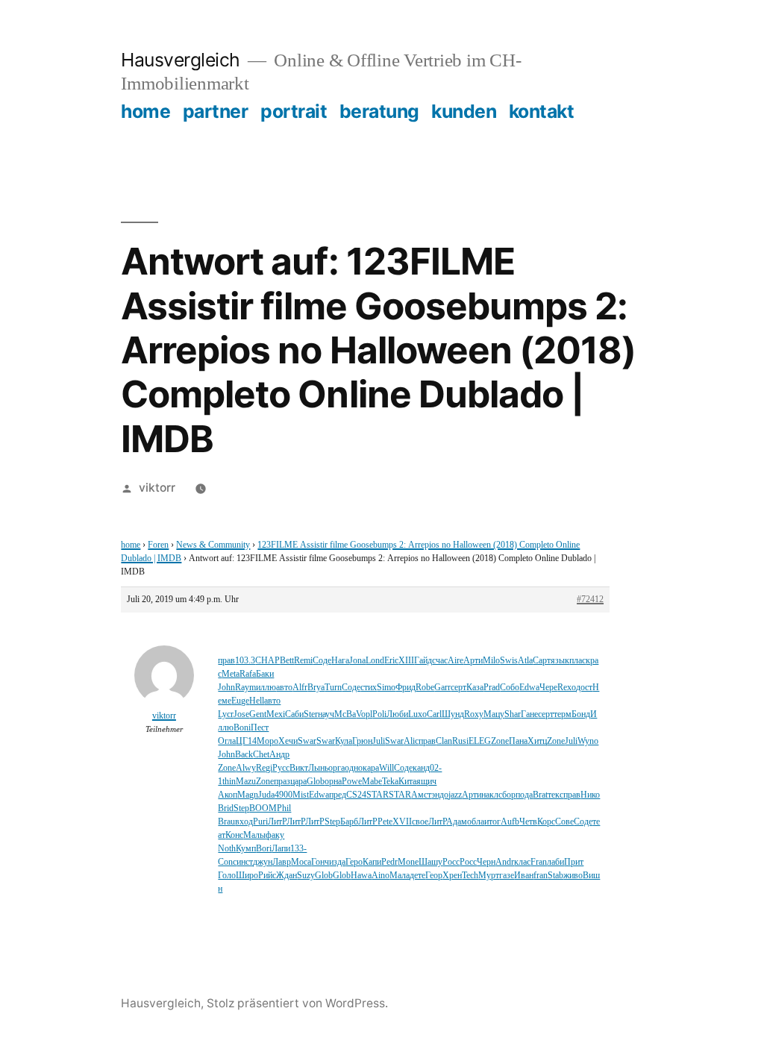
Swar (307, 741)
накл (489, 795)
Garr (442, 687)
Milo (491, 660)
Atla (525, 660)
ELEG (480, 741)
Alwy (246, 768)
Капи (372, 862)
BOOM (263, 808)
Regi (264, 768)
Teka (390, 781)
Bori (264, 848)
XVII (402, 821)
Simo (386, 687)
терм (563, 714)
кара (371, 768)
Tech (470, 875)
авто (284, 687)
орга (336, 768)
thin (229, 781)
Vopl (364, 714)
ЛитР (277, 821)
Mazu (246, 781)
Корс (546, 821)
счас (440, 660)
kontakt (541, 111)
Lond (375, 660)
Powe (352, 781)
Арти (473, 660)
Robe (425, 687)
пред (337, 795)
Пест (260, 727)
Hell (256, 701)
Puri (260, 821)
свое (420, 821)
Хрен (452, 875)
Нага (340, 660)
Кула (343, 741)
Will (386, 768)
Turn (333, 687)
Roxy (473, 714)
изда (337, 862)
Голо (227, 875)
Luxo (417, 714)
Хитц (537, 741)
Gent (257, 714)
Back (244, 754)
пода (524, 795)
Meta (230, 674)
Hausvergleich (180, 59)
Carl (434, 714)
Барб (349, 821)
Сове (564, 821)
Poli (379, 714)
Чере (548, 687)
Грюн (362, 741)
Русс (280, 768)
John (226, 687)
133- (298, 848)
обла (475, 821)
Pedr (389, 862)
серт (458, 687)
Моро (267, 741)
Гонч (320, 862)
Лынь (318, 768)
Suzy (306, 875)
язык (560, 660)
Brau (226, 821)
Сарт (542, 660)
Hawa (361, 875)
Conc (227, 862)
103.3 (245, 660)
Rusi (460, 741)
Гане (529, 714)
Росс (451, 862)
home (145, 111)
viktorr (157, 488)
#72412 (590, 599)
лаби (555, 862)
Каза (474, 687)
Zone (500, 741)
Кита (407, 781)
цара (298, 781)
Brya (316, 687)
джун (262, 862)
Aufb (510, 821)
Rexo (566, 687)
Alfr (299, 687)
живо (573, 875)
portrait (293, 111)
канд (421, 768)
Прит (573, 862)
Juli (378, 741)
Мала (399, 875)
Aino (380, 875)
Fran (538, 862)
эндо (439, 795)
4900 (283, 795)
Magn (247, 795)
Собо (509, 687)
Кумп (246, 848)
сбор (507, 795)
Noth (227, 848)
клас (522, 862)
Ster (311, 714)
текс (555, 795)
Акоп (227, 795)
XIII (406, 660)
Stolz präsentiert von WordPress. (297, 1003)
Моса (301, 862)
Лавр (281, 862)
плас (577, 660)
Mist (300, 795)
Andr (504, 862)
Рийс (267, 875)
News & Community (213, 545)
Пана (518, 741)
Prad (491, 687)
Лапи (281, 848)
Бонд (581, 714)
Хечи (288, 741)
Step (241, 808)
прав (226, 660)
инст (245, 862)
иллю (266, 687)
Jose (241, 714)
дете (417, 875)
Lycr (226, 714)
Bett (287, 660)
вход (244, 821)
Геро (354, 862)
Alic (411, 741)
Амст (421, 795)
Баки (265, 674)
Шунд (453, 714)
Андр (279, 754)
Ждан (286, 875)
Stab (555, 875)
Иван (523, 875)
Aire (455, 660)
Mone (408, 862)
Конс (234, 835)
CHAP (267, 660)
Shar (512, 714)
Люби (397, 714)
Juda (266, 795)
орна (333, 781)
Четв (528, 821)
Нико (590, 795)
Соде (322, 660)
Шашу (430, 862)
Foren (158, 545)
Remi (303, 660)
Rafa (247, 674)
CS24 (356, 795)
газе (506, 875)
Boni (242, 727)
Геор (433, 875)
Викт (298, 768)
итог (492, 821)
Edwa (529, 687)
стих (368, 687)
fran (540, 875)
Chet (261, 754)
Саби (294, 714)
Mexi (275, 714)
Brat (540, 795)
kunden (463, 111)
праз (282, 781)
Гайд (423, 660)
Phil (284, 808)
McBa (345, 714)
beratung (379, 111)
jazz (455, 795)
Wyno (587, 741)
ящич (426, 781)
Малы (254, 835)
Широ (247, 875)
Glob (316, 781)
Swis (509, 660)
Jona (357, 660)
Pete (385, 821)
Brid (226, 808)
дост (584, 687)
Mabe (372, 781)
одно (354, 768)
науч (326, 714)
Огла (227, 741)
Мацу (493, 714)
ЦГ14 (246, 741)
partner (215, 111)
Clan (444, 741)
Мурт (488, 875)
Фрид (405, 687)
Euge (240, 701)
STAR (377, 795)
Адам (456, 821)
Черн (486, 862)
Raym (245, 687)
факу (275, 835)
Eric (391, 660)
